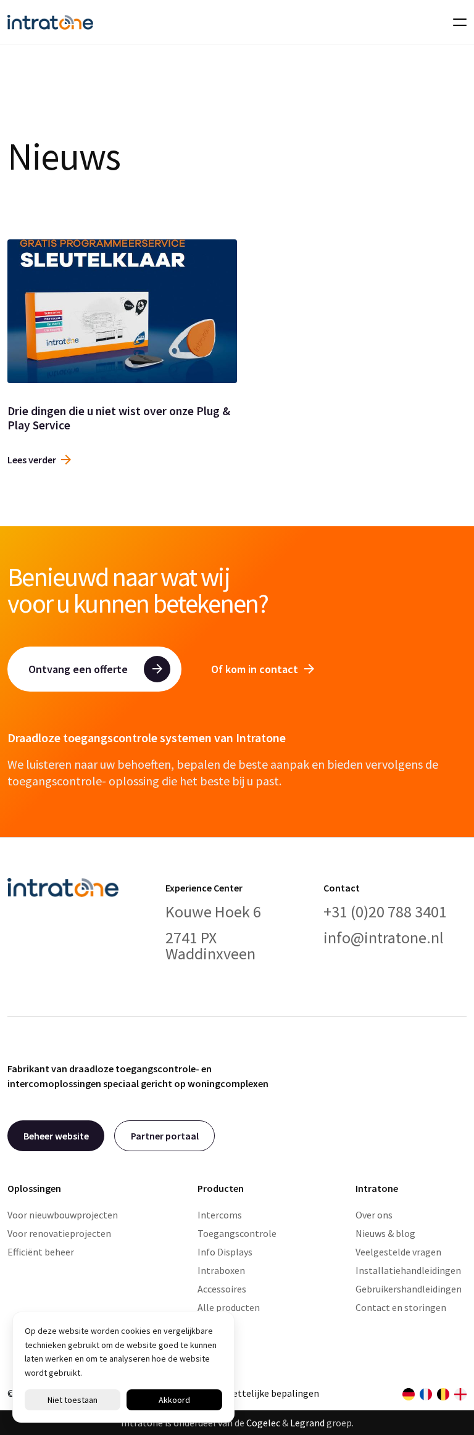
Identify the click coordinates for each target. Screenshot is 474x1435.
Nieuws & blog (385, 1233)
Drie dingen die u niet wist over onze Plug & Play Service (118, 417)
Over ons (374, 1215)
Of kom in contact (254, 669)
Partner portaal (165, 1136)
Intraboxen (221, 1270)
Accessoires (222, 1289)
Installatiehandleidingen (408, 1270)
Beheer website (56, 1136)
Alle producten (229, 1307)
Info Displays (225, 1252)
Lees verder (31, 459)
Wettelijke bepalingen (272, 1393)
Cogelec (263, 1422)
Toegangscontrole (237, 1233)
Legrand (307, 1422)
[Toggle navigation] (456, 22)
